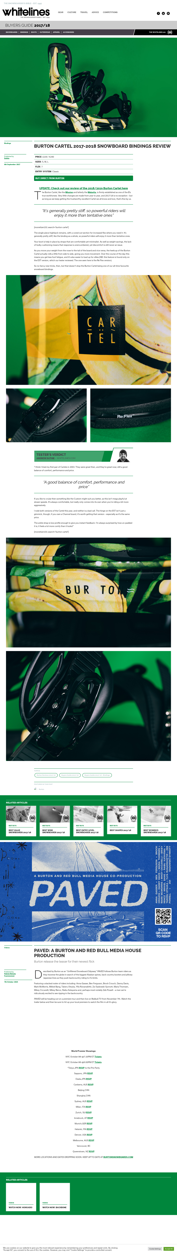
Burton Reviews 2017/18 (46, 775)
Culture (71, 12)
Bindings (24, 32)
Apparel (56, 32)
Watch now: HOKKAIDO (21, 1197)
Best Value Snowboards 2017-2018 (21, 821)
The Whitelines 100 (157, 32)
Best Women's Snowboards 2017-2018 (156, 821)
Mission (69, 192)
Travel (84, 12)
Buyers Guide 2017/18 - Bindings (97, 775)
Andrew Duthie (45, 458)
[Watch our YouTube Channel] (163, 13)
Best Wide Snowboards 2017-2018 (55, 821)
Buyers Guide (27, 25)
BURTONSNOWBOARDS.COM (118, 1157)
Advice (95, 12)
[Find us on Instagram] (168, 13)
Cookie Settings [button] (155, 1249)
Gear (60, 12)
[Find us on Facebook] (158, 13)
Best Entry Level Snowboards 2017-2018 (88, 821)
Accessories (68, 32)
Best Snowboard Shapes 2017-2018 (122, 820)
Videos (7, 948)
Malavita (92, 192)
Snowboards (11, 32)
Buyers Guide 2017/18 (70, 775)
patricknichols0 (9, 976)
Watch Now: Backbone (55, 1197)
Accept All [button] (169, 1249)
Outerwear (45, 32)
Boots (34, 32)
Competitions (110, 12)
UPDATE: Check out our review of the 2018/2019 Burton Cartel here (83, 188)
